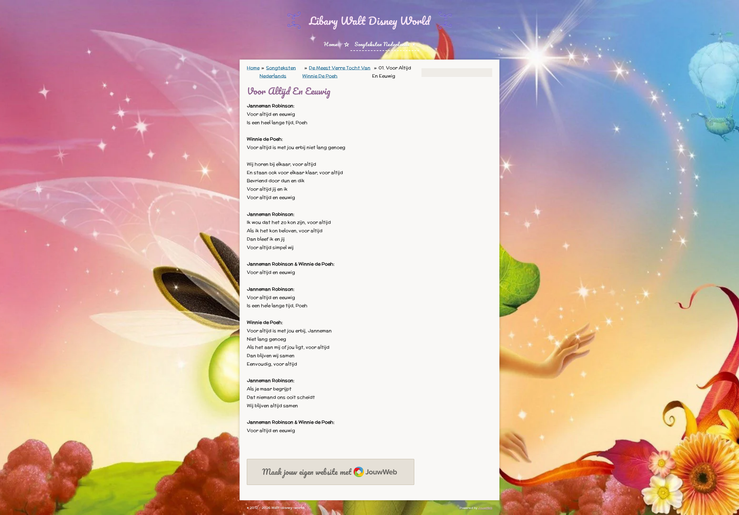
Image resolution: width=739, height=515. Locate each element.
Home (253, 67)
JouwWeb (485, 508)
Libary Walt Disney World (369, 20)
